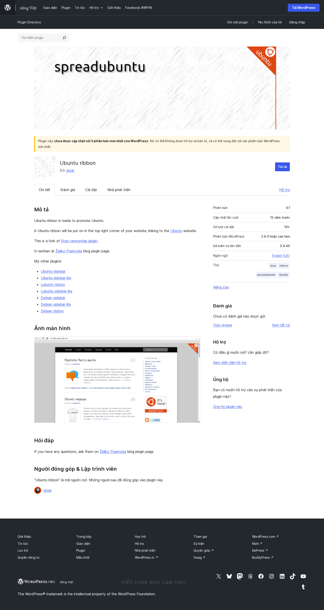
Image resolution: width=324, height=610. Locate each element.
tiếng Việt (66, 582)
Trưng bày (83, 536)
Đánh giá (68, 190)
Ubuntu (176, 231)
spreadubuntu (266, 274)
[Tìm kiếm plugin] (64, 37)
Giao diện (83, 543)
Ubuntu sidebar (53, 271)
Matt (257, 543)
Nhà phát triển (118, 190)
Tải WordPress (303, 7)
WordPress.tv (146, 557)
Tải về (282, 167)
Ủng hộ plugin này (227, 406)
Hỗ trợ (284, 190)
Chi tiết (44, 190)
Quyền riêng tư (28, 557)
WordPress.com (265, 536)
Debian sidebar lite (56, 304)
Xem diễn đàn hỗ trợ (229, 362)
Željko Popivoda (69, 251)
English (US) (281, 255)
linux (273, 265)
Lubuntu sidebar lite (56, 291)
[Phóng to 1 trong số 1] (194, 342)
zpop (70, 170)
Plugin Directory (29, 22)
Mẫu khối (82, 557)
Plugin (80, 550)
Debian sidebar (53, 298)
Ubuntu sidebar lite (56, 278)
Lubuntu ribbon (53, 284)
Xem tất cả (281, 325)
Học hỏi (140, 536)
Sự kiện (199, 543)
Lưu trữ (23, 550)
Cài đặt (91, 190)
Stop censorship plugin (79, 241)
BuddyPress (263, 557)
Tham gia (200, 536)
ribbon (283, 265)
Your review (222, 325)
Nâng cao (221, 287)
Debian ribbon (52, 311)
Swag (199, 557)
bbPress (260, 550)
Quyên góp (204, 550)
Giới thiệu (24, 536)
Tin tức (23, 543)
